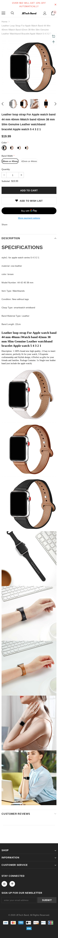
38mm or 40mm (10, 161)
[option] (29, 67)
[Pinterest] (12, 884)
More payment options (29, 218)
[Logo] (29, 13)
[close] (55, 4)
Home (4, 21)
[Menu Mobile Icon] (3, 13)
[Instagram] (4, 884)
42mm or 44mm (29, 161)
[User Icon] (44, 13)
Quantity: (6, 169)
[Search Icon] (12, 13)
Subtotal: (6, 181)
